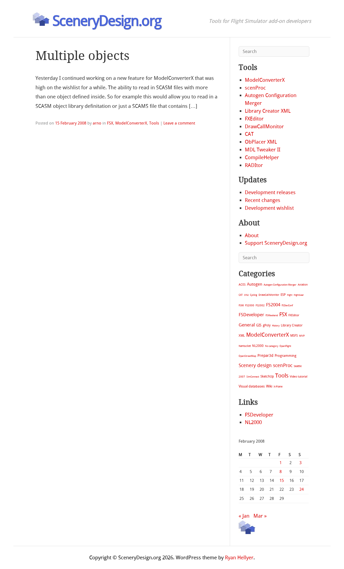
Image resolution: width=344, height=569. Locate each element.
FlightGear (299, 295)
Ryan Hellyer (239, 557)
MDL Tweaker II (262, 150)
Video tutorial (298, 376)
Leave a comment (179, 123)
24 (301, 489)
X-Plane (278, 386)
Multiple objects (82, 55)
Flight (289, 295)
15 (282, 480)
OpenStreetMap (247, 355)
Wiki (269, 386)
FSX (110, 123)
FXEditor (254, 119)
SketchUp (267, 376)
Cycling (253, 294)
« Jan (244, 516)
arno (97, 123)
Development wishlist (269, 208)
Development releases (270, 192)
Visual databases (252, 386)
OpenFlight (285, 346)
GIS (258, 325)
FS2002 (260, 305)
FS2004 (273, 304)
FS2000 (249, 305)
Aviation (303, 284)
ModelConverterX (131, 123)
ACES (242, 284)
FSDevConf (287, 305)
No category (271, 346)
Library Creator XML (268, 111)
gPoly (267, 325)
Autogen (254, 284)
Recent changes (262, 200)
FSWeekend (272, 315)
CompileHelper (262, 157)
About (252, 235)
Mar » (260, 516)
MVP (302, 335)
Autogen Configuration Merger (280, 284)
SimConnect (252, 376)
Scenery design (255, 365)
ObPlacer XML (261, 142)
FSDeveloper (251, 314)
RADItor (254, 165)
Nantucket (245, 346)
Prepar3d (265, 355)
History (276, 325)
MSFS (294, 335)
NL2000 (258, 346)
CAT (249, 134)
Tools (154, 123)
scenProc (255, 88)
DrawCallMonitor (264, 126)
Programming (285, 356)
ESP (283, 295)
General (247, 325)
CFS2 (246, 295)
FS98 (241, 305)
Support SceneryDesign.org (276, 243)
